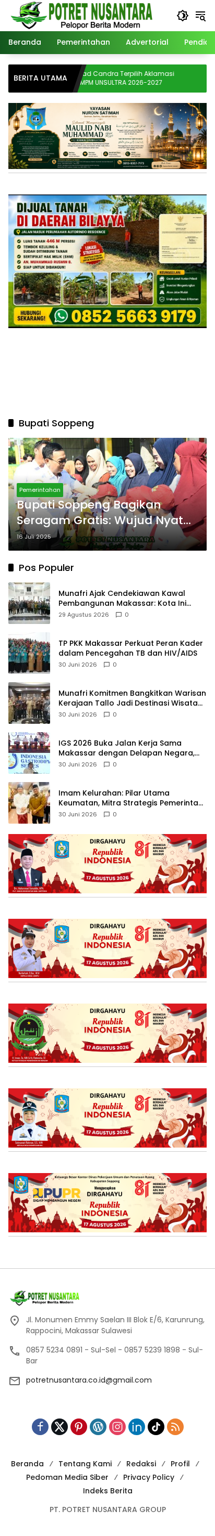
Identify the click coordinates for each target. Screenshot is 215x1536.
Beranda (27, 1464)
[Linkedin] (136, 1426)
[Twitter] (59, 1426)
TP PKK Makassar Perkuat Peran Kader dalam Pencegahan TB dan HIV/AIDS (130, 649)
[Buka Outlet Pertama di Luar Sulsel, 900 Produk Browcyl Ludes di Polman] (174, 78)
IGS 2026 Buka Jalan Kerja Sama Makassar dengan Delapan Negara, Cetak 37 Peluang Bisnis (126, 748)
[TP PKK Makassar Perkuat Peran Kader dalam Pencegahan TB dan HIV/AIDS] (29, 653)
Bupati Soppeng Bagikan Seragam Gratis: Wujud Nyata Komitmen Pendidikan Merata (104, 513)
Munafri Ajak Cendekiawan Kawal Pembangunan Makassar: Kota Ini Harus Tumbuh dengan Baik (122, 599)
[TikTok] (156, 1426)
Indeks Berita (108, 1491)
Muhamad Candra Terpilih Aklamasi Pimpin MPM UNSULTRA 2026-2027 (81, 78)
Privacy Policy (148, 1477)
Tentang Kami (85, 1464)
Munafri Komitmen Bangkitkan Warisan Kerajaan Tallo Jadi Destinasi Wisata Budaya (132, 698)
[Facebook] (40, 1426)
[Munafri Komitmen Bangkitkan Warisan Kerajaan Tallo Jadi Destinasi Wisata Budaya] (29, 703)
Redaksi (141, 1464)
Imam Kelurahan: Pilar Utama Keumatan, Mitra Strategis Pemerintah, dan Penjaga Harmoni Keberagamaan (131, 798)
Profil (180, 1464)
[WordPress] (98, 1426)
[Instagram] (117, 1426)
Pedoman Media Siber (67, 1477)
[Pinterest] (78, 1426)
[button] (182, 15)
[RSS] (175, 1426)
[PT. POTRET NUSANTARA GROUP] (83, 15)
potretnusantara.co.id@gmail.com (89, 1380)
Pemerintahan (40, 490)
